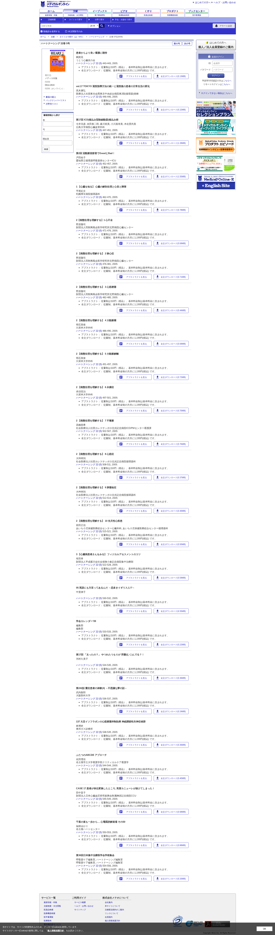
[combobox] (64, 25)
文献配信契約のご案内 (114, 910)
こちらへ (227, 80)
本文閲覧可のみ (75, 31)
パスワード (205, 69)
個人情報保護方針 (112, 921)
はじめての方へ (203, 2)
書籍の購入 (51, 97)
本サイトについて (112, 906)
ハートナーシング (96, 37)
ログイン (216, 75)
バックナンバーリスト (56, 100)
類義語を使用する (51, 31)
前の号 (177, 43)
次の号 (187, 43)
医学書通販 (48, 917)
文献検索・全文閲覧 (52, 906)
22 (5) (99, 63)
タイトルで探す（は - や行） (72, 37)
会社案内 (109, 902)
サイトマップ (80, 910)
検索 (46, 149)
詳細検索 (52, 19)
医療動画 (47, 921)
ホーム (43, 37)
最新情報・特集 (50, 902)
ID (209, 63)
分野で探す (99, 19)
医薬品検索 (48, 910)
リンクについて (111, 913)
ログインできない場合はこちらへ (216, 93)
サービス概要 (80, 902)
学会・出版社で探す (123, 19)
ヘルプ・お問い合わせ (225, 2)
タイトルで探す (75, 19)
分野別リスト (52, 104)
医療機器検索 (49, 913)
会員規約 (109, 917)
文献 (53, 37)
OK (264, 929)
